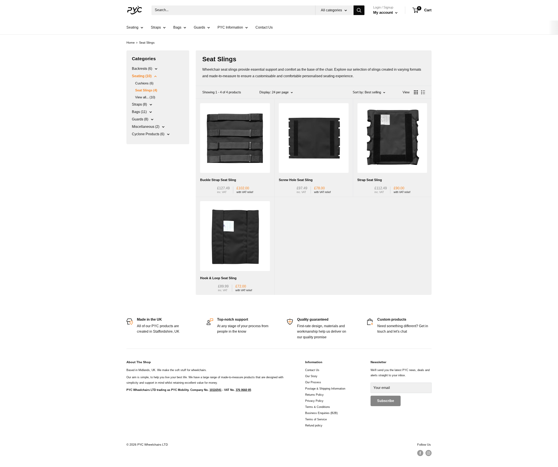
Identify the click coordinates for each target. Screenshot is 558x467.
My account (383, 12)
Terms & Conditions (317, 407)
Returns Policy (314, 394)
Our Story (311, 376)
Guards (199, 27)
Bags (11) (140, 112)
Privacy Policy (314, 400)
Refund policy (313, 425)
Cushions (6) (144, 83)
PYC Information (230, 27)
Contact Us (264, 27)
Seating (132, 27)
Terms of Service (316, 419)
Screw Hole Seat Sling (296, 180)
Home (130, 42)
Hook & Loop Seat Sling (218, 278)
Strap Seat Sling (369, 180)
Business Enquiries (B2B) (321, 413)
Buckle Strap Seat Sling (218, 180)
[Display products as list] (423, 92)
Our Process (313, 382)
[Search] (359, 10)
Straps (156, 27)
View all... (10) (145, 97)
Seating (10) (142, 76)
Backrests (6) (142, 68)
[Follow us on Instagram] (428, 453)
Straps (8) (140, 104)
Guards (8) (140, 119)
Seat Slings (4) (146, 90)
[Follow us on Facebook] (420, 453)
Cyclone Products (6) (148, 134)
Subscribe (385, 401)
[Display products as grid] (416, 92)
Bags (177, 27)
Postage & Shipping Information (325, 388)
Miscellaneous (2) (146, 126)
